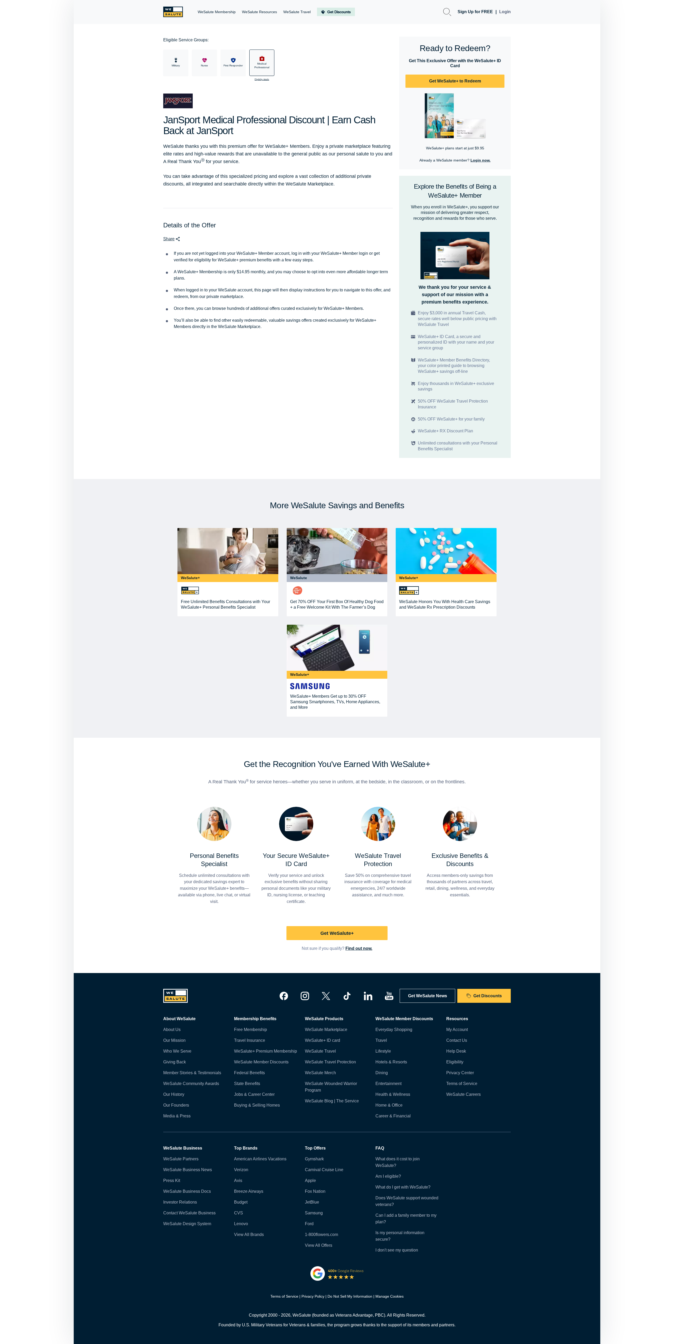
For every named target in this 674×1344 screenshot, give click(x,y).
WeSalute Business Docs (187, 1191)
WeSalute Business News (187, 1169)
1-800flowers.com (321, 1234)
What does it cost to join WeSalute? (397, 1162)
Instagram (305, 996)
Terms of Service (461, 1083)
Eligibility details (262, 79)
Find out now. (358, 948)
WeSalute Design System (187, 1223)
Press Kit (171, 1180)
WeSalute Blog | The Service (332, 1101)
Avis (238, 1180)
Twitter (326, 996)
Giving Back (174, 1062)
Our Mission (174, 1040)
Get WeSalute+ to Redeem (455, 81)
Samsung (314, 1213)
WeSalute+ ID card (322, 1040)
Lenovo (241, 1223)
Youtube (389, 996)
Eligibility (454, 1062)
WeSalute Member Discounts (261, 1062)
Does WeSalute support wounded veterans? (406, 1201)
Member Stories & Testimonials (192, 1073)
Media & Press (177, 1116)
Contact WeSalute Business (189, 1213)
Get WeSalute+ (337, 933)
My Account (457, 1029)
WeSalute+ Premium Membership (265, 1051)
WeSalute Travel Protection (330, 1062)
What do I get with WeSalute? (402, 1187)
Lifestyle (383, 1051)
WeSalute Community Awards (191, 1083)
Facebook (284, 996)
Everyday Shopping (393, 1029)
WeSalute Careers (463, 1094)
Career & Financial (393, 1116)
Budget (240, 1202)
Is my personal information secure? (399, 1236)
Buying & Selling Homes (257, 1105)
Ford (309, 1223)
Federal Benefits (249, 1073)
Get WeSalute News (427, 996)
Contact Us (456, 1040)
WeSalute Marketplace (326, 1029)
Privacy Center (460, 1073)
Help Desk (456, 1051)
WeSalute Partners (181, 1159)
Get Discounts (487, 996)
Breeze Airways (248, 1191)
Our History (173, 1094)
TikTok (347, 996)
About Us (172, 1029)
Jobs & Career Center (254, 1094)
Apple (310, 1180)
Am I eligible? (388, 1176)
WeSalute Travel (320, 1051)
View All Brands (249, 1234)
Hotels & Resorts (391, 1062)
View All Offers (318, 1245)
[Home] (173, 12)
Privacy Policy (312, 1296)
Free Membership (250, 1029)
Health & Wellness (392, 1094)
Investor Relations (180, 1202)
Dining (381, 1073)
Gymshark (314, 1159)
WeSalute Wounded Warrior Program (331, 1086)
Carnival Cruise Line (324, 1169)
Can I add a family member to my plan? (406, 1218)
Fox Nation (315, 1191)
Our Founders (176, 1105)
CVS (238, 1213)
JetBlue (312, 1202)
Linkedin (368, 996)
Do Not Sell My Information (350, 1296)
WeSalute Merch (320, 1073)
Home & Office (389, 1105)
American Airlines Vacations (260, 1159)
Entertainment (388, 1083)
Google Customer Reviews (337, 1273)
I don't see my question (396, 1250)
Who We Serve (177, 1051)
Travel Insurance (249, 1040)
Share (169, 239)
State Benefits (247, 1083)
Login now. (480, 160)
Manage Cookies (389, 1296)
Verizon (241, 1169)
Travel (381, 1040)
